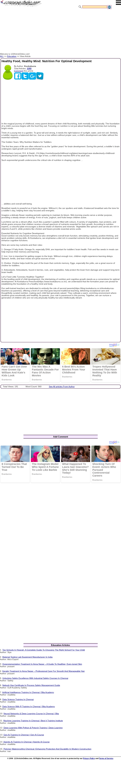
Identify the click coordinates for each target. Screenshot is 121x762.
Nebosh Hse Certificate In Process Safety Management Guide (31, 685)
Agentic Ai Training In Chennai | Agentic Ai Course (26, 742)
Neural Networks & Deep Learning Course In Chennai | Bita (31, 713)
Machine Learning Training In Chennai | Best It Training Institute (33, 720)
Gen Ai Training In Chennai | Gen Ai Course (24, 735)
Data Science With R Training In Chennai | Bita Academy (28, 706)
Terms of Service (106, 758)
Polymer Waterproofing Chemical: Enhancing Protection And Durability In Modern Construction (47, 749)
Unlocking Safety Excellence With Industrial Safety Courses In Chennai (35, 678)
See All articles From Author (62, 386)
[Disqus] (60, 523)
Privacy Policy (89, 758)
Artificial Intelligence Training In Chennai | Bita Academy (28, 692)
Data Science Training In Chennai (18, 699)
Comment (18, 71)
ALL (2, 56)
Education (11, 56)
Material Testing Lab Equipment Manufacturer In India (27, 657)
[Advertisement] (60, 31)
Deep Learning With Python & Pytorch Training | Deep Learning (33, 727)
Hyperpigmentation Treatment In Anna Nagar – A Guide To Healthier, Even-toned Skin (42, 664)
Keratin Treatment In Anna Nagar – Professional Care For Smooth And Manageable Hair (43, 671)
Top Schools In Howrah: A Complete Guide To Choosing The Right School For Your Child (43, 650)
